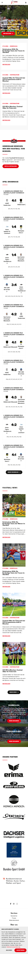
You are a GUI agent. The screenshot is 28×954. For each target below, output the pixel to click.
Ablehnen (9, 950)
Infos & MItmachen (11, 166)
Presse (14, 918)
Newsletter (14, 916)
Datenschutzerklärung (13, 947)
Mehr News (13, 692)
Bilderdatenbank (14, 920)
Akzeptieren (20, 950)
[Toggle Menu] (2, 2)
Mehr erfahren (14, 721)
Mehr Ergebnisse (13, 472)
